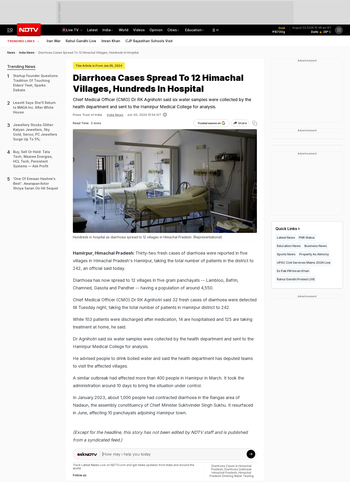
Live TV (73, 30)
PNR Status (307, 237)
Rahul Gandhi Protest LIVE (296, 279)
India (106, 30)
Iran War (53, 41)
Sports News (286, 254)
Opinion (156, 30)
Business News (316, 246)
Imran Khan (110, 41)
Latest (92, 30)
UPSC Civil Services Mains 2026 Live (303, 262)
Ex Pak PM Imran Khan (293, 271)
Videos (139, 30)
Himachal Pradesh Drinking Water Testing (232, 474)
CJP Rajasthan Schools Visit (149, 41)
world (77, 468)
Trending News (21, 66)
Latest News (286, 237)
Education (193, 30)
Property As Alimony (314, 254)
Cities (172, 30)
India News (115, 115)
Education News (289, 246)
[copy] (254, 123)
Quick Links (286, 228)
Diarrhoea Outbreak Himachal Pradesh (232, 470)
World (123, 30)
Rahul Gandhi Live (81, 41)
